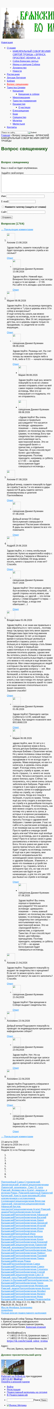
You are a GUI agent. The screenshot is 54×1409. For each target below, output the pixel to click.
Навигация (7, 42)
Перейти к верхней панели (15, 1381)
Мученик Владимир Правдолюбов (32, 1299)
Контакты (12, 127)
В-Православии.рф (17, 1395)
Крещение (18, 90)
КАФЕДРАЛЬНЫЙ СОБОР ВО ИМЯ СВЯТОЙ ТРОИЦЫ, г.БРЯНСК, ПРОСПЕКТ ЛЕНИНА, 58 (32, 54)
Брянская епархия (36, 1327)
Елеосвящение (21, 110)
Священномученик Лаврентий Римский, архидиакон (24, 1246)
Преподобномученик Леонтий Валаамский (23, 1249)
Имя (3, 196)
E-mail (5, 201)
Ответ (10, 258)
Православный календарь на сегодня (27, 1392)
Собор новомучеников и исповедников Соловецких (23, 1198)
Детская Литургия (16, 77)
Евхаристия (19, 104)
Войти (17, 1379)
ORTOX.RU (7, 1379)
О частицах (24, 107)
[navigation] (27, 1393)
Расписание (13, 74)
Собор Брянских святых (25, 61)
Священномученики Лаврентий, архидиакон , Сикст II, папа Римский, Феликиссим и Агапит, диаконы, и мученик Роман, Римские (25, 1188)
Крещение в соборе (28, 94)
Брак (15, 114)
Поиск (37, 1400)
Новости (17, 71)
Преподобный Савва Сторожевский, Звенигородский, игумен (20, 1183)
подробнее (7, 1310)
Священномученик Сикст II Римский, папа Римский (22, 1276)
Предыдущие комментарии (17, 229)
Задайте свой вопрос (12, 173)
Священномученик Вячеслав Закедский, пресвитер (23, 1202)
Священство (19, 117)
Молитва (17, 120)
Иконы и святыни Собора (26, 64)
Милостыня (19, 123)
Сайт (3, 212)
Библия (11, 80)
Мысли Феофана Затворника (16, 1307)
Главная (5, 135)
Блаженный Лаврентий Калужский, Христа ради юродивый (27, 1194)
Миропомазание (21, 97)
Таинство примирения (24, 100)
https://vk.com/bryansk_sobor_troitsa (27, 1341)
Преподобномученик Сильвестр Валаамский (25, 1279)
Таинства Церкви (16, 87)
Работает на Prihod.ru (13, 1376)
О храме (11, 47)
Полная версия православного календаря (23, 1313)
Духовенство (19, 67)
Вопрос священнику (17, 84)
